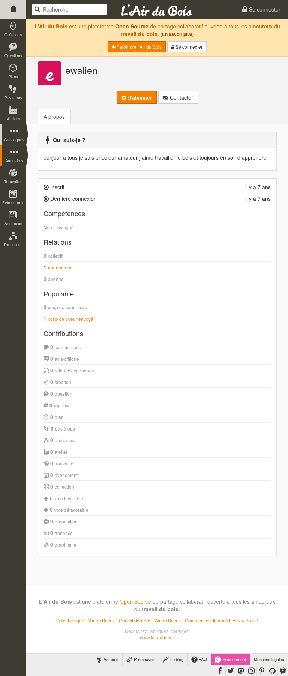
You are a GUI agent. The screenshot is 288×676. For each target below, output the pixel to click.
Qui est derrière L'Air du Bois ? (150, 620)
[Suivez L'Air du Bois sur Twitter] (231, 670)
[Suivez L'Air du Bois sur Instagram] (251, 670)
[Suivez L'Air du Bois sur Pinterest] (262, 670)
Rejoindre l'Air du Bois (138, 46)
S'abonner (139, 97)
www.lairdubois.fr (157, 637)
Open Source (131, 26)
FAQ (202, 659)
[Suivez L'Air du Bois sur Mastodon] (241, 670)
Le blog (176, 659)
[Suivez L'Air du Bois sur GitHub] (272, 670)
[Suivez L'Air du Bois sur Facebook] (220, 670)
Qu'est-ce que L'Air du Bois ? (85, 620)
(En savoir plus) (177, 34)
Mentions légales (269, 659)
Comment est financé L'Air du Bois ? (221, 620)
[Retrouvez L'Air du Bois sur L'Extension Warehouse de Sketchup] (283, 670)
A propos (54, 116)
